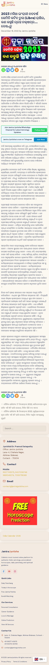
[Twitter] (12, 70)
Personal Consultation (9, 607)
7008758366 (21, 475)
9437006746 (21, 472)
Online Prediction (7, 620)
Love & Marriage (7, 616)
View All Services (7, 624)
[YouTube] (9, 571)
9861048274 (8, 475)
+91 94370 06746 (11, 644)
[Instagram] (15, 571)
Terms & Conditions (20, 662)
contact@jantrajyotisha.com (15, 486)
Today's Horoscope (8, 588)
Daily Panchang (7, 583)
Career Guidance (7, 612)
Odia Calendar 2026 (12, 536)
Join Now (41, 139)
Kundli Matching (7, 596)
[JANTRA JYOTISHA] (8, 4)
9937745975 (8, 472)
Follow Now (40, 130)
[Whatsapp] (3, 70)
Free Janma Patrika (8, 592)
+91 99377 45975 (10, 641)
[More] (17, 70)
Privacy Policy (6, 662)
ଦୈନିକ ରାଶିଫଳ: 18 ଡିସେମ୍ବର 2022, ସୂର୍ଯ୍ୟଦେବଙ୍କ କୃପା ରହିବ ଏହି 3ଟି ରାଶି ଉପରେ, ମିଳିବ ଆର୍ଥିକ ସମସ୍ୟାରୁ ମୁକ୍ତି (22, 415)
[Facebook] (8, 70)
